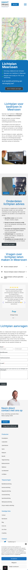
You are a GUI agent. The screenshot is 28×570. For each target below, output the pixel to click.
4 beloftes (4, 533)
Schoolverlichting (6, 494)
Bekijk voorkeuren (14, 566)
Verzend (3, 384)
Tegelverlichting (5, 459)
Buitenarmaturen (5, 463)
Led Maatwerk (5, 470)
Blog (3, 522)
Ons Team (4, 529)
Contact (3, 515)
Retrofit (3, 456)
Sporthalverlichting (6, 498)
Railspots (4, 452)
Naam (2, 346)
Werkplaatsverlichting (7, 501)
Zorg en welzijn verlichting (8, 505)
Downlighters (5, 438)
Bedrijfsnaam (4, 352)
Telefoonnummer (5, 357)
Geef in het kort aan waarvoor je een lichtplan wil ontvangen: (13, 369)
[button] (26, 544)
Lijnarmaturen (5, 445)
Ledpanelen (4, 441)
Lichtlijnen (4, 474)
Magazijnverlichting (6, 491)
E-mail (2, 363)
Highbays (4, 467)
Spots (3, 449)
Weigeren (14, 562)
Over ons (4, 525)
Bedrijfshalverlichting (6, 483)
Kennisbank (4, 518)
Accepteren (14, 558)
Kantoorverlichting (6, 487)
